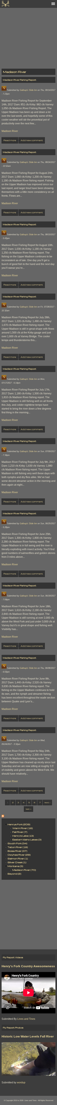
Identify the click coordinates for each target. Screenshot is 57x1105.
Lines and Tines (26, 1019)
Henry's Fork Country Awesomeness (28, 966)
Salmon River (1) (18, 858)
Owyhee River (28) (19, 854)
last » (28, 809)
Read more (9, 140)
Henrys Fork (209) (19, 824)
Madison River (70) (24, 870)
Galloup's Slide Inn (28, 90)
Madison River (10, 131)
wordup (21, 1082)
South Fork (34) (17, 843)
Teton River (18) (18, 847)
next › (47, 802)
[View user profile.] (4, 90)
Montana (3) (15, 866)
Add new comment (32, 140)
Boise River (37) (17, 851)
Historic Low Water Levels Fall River (28, 1036)
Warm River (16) (22, 828)
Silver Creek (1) (17, 862)
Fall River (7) (19, 832)
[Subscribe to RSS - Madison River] (3, 816)
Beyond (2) (14, 873)
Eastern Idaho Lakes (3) (26, 839)
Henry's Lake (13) (23, 835)
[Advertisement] (28, 36)
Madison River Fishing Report (19, 80)
